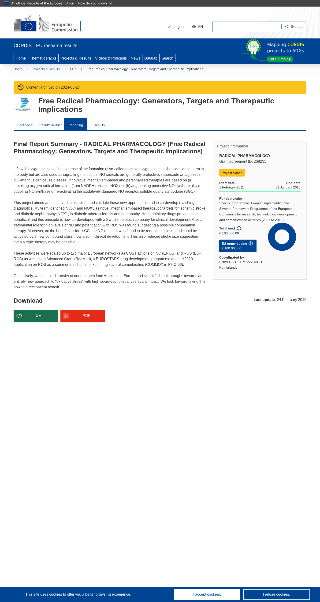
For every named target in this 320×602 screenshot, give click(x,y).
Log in (178, 27)
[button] (197, 27)
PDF (86, 316)
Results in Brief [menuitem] (50, 125)
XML (40, 316)
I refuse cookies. (276, 594)
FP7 (73, 69)
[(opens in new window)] (51, 23)
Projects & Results (75, 58)
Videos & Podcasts (111, 58)
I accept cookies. (207, 594)
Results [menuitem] (99, 125)
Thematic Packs (43, 58)
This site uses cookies (44, 594)
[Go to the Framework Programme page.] (22, 105)
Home (21, 58)
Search (167, 58)
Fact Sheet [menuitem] (25, 125)
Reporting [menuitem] (75, 125)
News (135, 58)
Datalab (150, 58)
